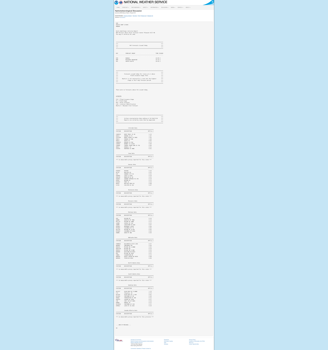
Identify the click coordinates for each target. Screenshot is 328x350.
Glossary (166, 344)
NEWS (172, 7)
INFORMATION (154, 7)
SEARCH (180, 7)
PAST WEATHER (135, 7)
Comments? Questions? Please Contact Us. (141, 348)
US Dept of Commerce (136, 339)
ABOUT (187, 7)
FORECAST (125, 7)
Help (165, 342)
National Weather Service (137, 342)
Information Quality (168, 341)
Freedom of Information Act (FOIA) (197, 341)
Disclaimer (166, 339)
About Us (191, 342)
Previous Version (128, 15)
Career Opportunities (194, 344)
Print (139, 15)
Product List (143, 15)
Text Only (135, 15)
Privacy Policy (192, 339)
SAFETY (145, 7)
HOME (118, 7)
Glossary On (150, 15)
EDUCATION (164, 7)
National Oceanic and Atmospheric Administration (142, 341)
